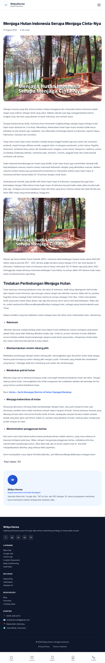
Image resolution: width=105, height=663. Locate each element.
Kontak (93, 660)
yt (24, 537)
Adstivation (8, 582)
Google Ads (8, 553)
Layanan (32, 660)
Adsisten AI (8, 585)
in (18, 537)
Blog (5, 597)
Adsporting (8, 579)
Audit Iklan (7, 567)
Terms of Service (60, 647)
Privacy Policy (43, 647)
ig (12, 537)
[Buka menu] (99, 5)
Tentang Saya (9, 604)
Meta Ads (7, 550)
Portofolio (7, 601)
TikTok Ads (8, 557)
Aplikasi (52, 660)
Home (11, 660)
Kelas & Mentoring (11, 563)
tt (30, 537)
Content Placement (11, 560)
